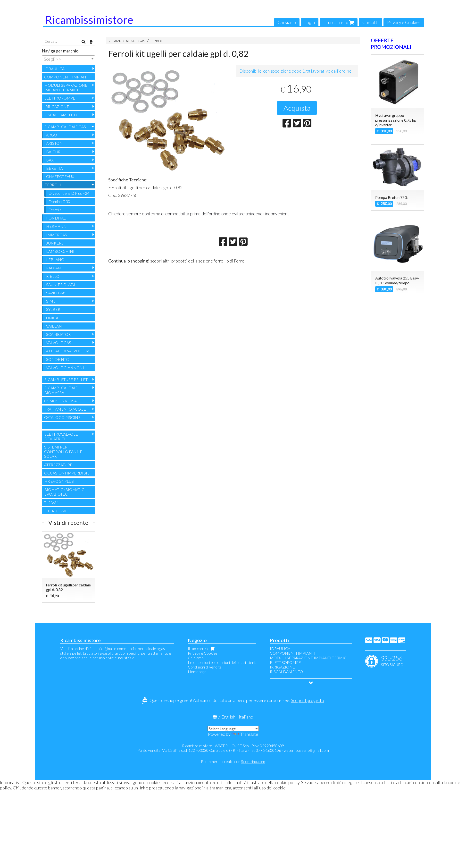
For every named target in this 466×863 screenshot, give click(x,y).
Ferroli (240, 260)
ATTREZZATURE (58, 464)
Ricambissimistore (89, 19)
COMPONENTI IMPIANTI (67, 77)
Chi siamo (287, 22)
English (228, 716)
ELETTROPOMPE (59, 98)
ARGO (51, 135)
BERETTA (54, 168)
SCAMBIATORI (59, 334)
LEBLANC (55, 259)
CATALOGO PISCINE (62, 417)
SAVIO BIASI (57, 292)
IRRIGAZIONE (56, 106)
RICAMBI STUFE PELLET (66, 379)
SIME (51, 301)
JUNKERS (55, 243)
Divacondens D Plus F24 (69, 193)
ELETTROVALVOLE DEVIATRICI (61, 436)
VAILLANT (55, 326)
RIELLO (52, 276)
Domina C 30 (59, 201)
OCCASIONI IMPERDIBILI (67, 473)
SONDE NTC (57, 359)
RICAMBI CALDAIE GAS (126, 41)
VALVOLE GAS (58, 342)
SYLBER (53, 309)
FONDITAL (56, 218)
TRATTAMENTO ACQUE (65, 409)
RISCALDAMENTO (60, 114)
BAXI (50, 160)
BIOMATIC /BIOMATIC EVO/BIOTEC (64, 491)
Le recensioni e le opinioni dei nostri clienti (222, 662)
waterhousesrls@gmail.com (306, 750)
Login (309, 22)
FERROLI (157, 41)
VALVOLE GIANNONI (65, 367)
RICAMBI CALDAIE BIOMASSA (61, 390)
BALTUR (53, 151)
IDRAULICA (54, 68)
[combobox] (68, 58)
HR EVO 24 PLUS (59, 481)
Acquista (296, 107)
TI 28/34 (51, 502)
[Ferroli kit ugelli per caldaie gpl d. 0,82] (169, 119)
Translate (249, 734)
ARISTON (54, 143)
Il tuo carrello (336, 22)
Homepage (197, 671)
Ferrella (55, 209)
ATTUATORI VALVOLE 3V (67, 350)
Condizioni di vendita (205, 667)
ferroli (220, 260)
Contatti (370, 22)
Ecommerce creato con (233, 761)
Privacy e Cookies (404, 22)
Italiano (246, 716)
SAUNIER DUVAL (61, 284)
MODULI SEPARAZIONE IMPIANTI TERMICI (65, 87)
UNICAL (53, 317)
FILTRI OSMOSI (58, 510)
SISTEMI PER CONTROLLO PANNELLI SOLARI (66, 451)
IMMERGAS (56, 234)
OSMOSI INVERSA (60, 400)
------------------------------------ (66, 425)
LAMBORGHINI (60, 251)
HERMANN (56, 226)
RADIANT (54, 267)
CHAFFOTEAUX (60, 176)
